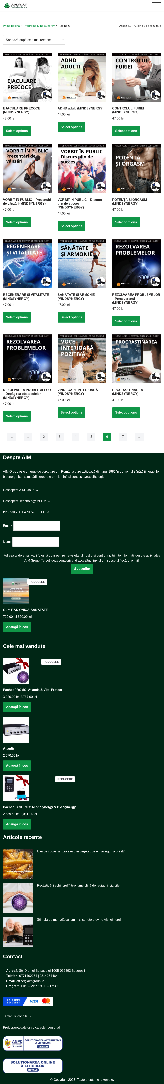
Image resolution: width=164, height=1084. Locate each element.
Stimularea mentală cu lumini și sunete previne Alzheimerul (79, 919)
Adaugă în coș (17, 627)
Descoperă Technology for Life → (26, 501)
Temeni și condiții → (17, 1016)
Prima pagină (11, 25)
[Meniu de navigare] (156, 5)
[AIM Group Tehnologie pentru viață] (15, 6)
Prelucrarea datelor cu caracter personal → (33, 1027)
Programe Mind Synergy (39, 25)
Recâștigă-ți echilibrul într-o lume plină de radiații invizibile (78, 885)
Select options (17, 131)
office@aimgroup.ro (30, 981)
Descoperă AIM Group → (20, 490)
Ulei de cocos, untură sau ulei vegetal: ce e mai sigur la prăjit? (81, 851)
